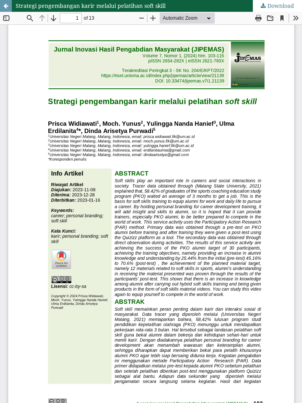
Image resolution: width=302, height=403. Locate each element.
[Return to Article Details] (6, 6)
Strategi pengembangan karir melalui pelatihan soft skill (91, 5)
